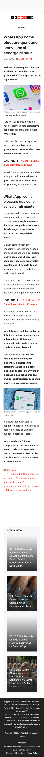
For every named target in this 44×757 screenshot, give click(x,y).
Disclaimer (10, 753)
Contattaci (22, 736)
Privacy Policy (32, 753)
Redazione (20, 753)
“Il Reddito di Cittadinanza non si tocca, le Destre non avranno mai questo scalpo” (21, 478)
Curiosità (12, 470)
